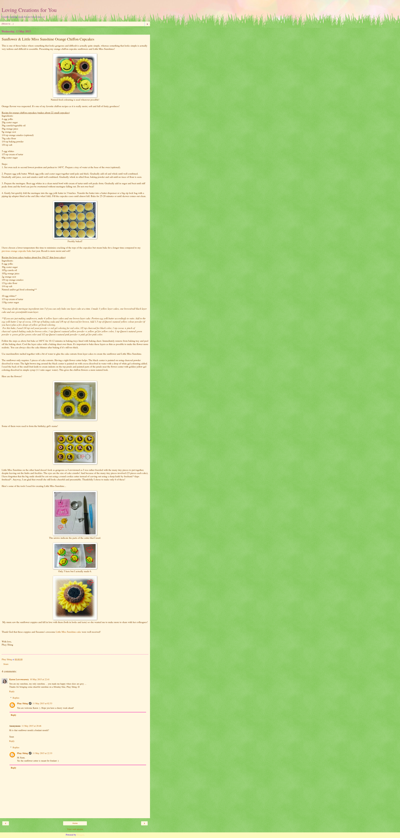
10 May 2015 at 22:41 (40, 679)
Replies (16, 697)
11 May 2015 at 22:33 (42, 753)
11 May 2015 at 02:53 (42, 703)
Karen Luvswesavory (19, 679)
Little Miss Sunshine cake (68, 631)
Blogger (80, 834)
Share (5, 664)
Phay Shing (22, 703)
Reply (12, 691)
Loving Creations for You (29, 9)
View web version (75, 829)
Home (75, 823)
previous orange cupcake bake (17, 250)
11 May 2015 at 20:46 (31, 725)
